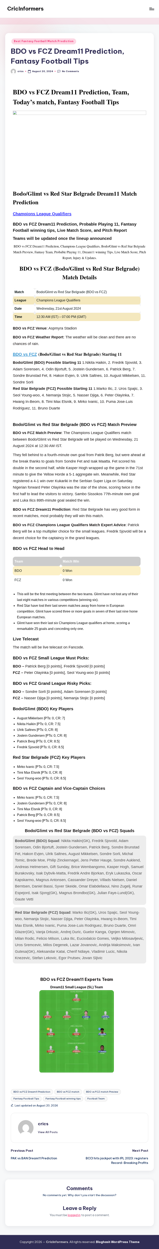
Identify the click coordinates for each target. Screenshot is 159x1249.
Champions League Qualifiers (42, 214)
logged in (74, 1215)
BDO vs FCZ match (68, 1091)
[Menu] (151, 9)
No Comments (70, 71)
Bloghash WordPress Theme (118, 1242)
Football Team (96, 1098)
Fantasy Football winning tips (63, 1098)
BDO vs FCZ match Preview (102, 1091)
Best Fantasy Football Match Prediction (43, 41)
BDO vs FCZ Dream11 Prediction (31, 1091)
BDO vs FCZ (25, 354)
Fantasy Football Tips (26, 1098)
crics (43, 1123)
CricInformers (25, 8)
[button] (48, 1132)
